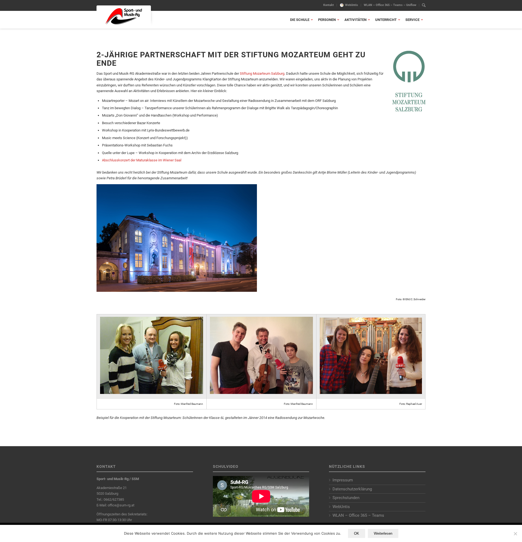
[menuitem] (329, 5)
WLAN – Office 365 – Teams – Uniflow (390, 5)
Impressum (343, 480)
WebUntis (351, 5)
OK (356, 533)
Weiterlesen (383, 533)
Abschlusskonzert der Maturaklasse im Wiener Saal (141, 160)
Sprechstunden (346, 497)
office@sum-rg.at (121, 505)
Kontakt (328, 5)
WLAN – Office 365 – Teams (358, 515)
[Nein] (515, 533)
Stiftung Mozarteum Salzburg (262, 73)
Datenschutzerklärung (352, 489)
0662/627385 (114, 499)
